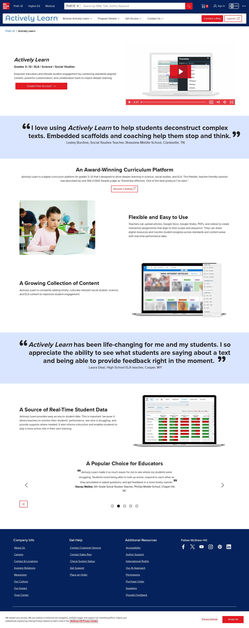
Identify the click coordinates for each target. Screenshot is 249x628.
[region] (124, 619)
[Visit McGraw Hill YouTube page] (201, 546)
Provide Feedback (136, 595)
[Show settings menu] (224, 102)
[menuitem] (77, 18)
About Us (19, 547)
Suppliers (131, 588)
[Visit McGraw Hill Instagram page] (210, 546)
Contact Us (153, 18)
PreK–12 (18, 6)
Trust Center (21, 595)
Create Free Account (39, 86)
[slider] (173, 102)
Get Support (77, 568)
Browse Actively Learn (76, 18)
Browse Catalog (123, 189)
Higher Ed (34, 6)
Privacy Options (209, 619)
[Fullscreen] (231, 102)
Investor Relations (24, 568)
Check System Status (82, 561)
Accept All (233, 620)
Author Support (135, 554)
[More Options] (244, 6)
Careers (18, 554)
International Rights (137, 561)
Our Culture (21, 581)
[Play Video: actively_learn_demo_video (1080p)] (180, 71)
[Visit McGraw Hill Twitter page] (192, 546)
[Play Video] (129, 102)
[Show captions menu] (211, 102)
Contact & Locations (26, 561)
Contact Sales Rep (81, 554)
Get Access (132, 18)
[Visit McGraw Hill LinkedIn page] (228, 546)
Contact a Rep (212, 18)
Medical (50, 6)
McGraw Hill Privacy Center (83, 621)
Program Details (107, 18)
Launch (231, 18)
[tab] (112, 506)
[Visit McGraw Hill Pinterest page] (219, 546)
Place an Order (78, 574)
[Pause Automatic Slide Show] (23, 504)
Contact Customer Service (85, 547)
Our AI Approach (135, 568)
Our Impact (20, 588)
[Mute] (218, 102)
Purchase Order (135, 581)
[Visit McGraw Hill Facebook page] (183, 546)
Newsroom (20, 574)
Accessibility (133, 547)
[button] (219, 6)
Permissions (133, 574)
